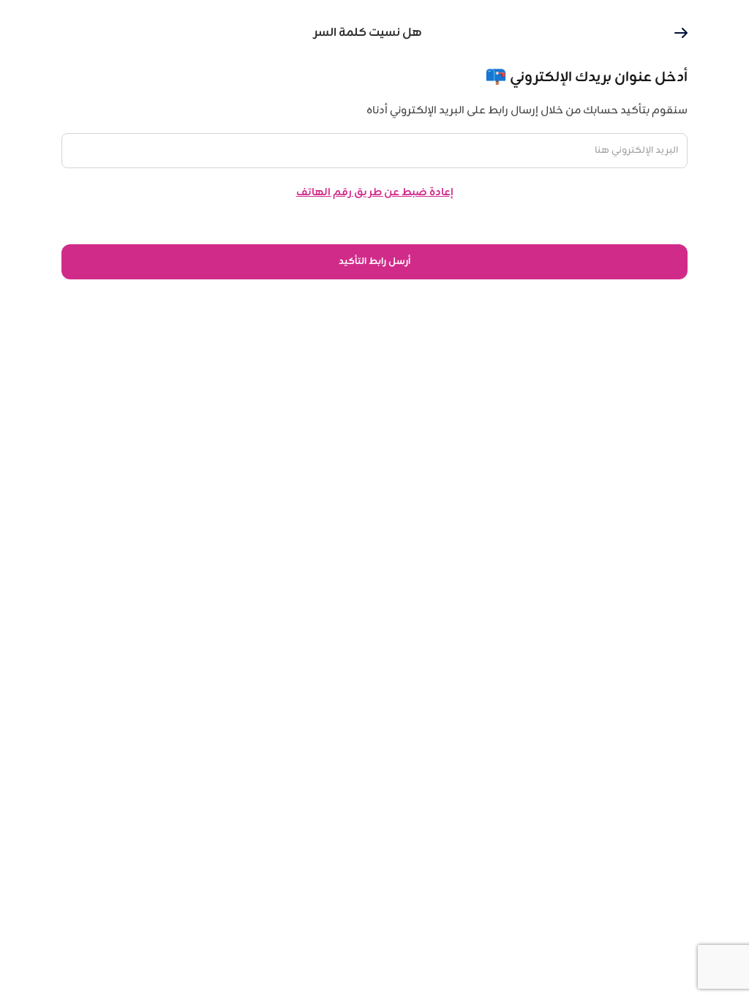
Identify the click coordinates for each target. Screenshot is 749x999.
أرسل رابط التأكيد (374, 262)
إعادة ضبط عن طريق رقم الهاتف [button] (374, 193)
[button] (681, 33)
